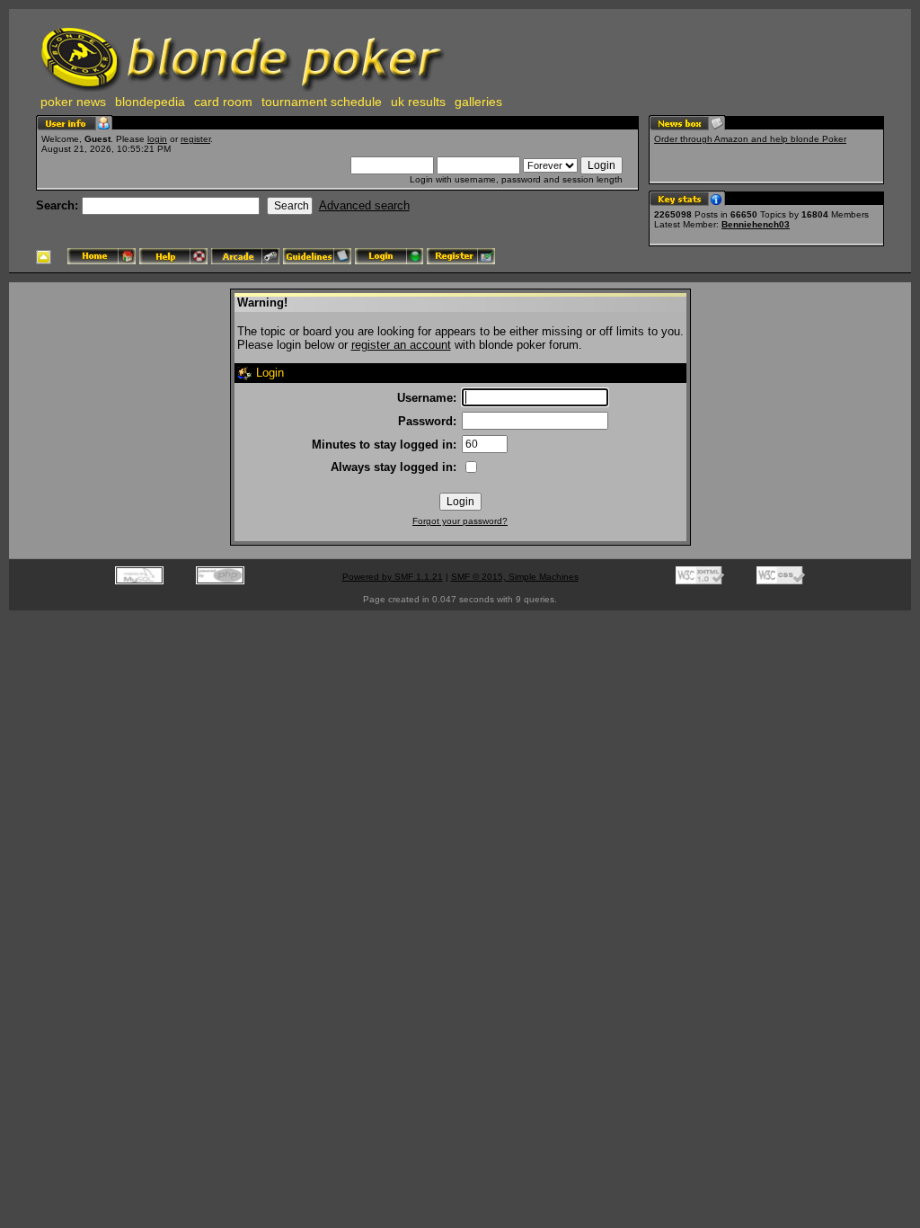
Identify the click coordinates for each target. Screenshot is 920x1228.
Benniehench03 (755, 224)
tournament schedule (321, 101)
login (157, 139)
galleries (478, 101)
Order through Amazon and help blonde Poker (750, 139)
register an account (401, 344)
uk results (418, 101)
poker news (73, 101)
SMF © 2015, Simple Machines (515, 577)
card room (223, 101)
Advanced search (364, 205)
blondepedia (150, 101)
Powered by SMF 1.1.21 (392, 577)
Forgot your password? (460, 521)
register (195, 139)
